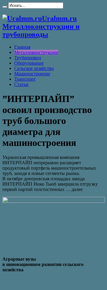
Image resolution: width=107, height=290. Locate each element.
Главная (22, 47)
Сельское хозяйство (34, 68)
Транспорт (25, 79)
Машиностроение (32, 73)
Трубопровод (27, 57)
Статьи (21, 84)
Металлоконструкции (36, 52)
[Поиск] (4, 7)
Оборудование (29, 63)
